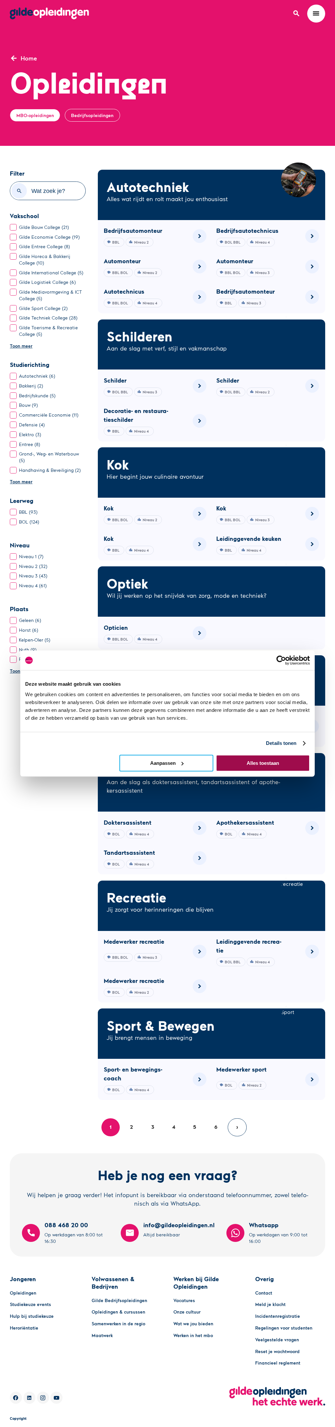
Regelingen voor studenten (283, 1328)
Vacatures (184, 1300)
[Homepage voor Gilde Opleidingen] (49, 13)
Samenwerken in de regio (118, 1323)
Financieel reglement (277, 1363)
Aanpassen (163, 763)
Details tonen (281, 743)
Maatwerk (102, 1335)
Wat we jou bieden (193, 1323)
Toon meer (21, 346)
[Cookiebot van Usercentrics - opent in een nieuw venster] (281, 660)
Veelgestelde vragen (277, 1339)
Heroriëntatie (24, 1328)
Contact (263, 1293)
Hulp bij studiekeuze (32, 1316)
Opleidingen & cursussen (118, 1312)
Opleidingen (23, 1293)
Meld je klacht (270, 1304)
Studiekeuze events (30, 1304)
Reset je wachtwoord (277, 1351)
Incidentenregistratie (277, 1316)
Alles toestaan (263, 763)
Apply (19, 191)
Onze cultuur (187, 1312)
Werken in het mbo (193, 1335)
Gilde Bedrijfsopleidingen (119, 1300)
